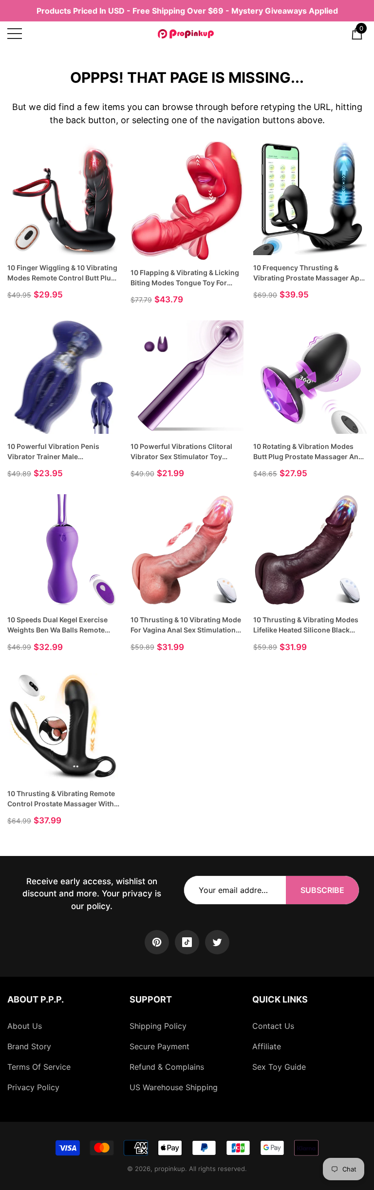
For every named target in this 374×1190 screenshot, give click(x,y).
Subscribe (322, 890)
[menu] (14, 33)
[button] (357, 33)
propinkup (169, 1168)
